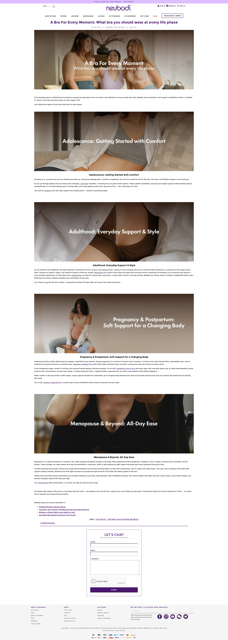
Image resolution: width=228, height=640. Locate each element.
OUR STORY (35, 610)
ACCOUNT (101, 607)
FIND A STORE (35, 624)
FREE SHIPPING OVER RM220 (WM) (141, 615)
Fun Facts (101, 519)
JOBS (32, 613)
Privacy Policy (108, 630)
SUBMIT (114, 590)
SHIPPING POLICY (70, 618)
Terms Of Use (120, 630)
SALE (155, 16)
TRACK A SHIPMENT (104, 618)
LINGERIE (74, 16)
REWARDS (34, 621)
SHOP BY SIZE (50, 16)
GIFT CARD (144, 16)
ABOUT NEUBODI (38, 607)
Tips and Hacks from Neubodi (123, 519)
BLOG (33, 618)
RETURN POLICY (69, 621)
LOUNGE (101, 16)
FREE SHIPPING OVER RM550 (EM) (141, 617)
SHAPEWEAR (88, 16)
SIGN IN (100, 610)
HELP (66, 607)
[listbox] (47, 6)
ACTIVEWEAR (114, 16)
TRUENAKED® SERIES (172, 16)
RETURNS (100, 615)
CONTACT (67, 613)
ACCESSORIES (130, 16)
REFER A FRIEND (103, 613)
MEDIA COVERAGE (37, 615)
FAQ (65, 615)
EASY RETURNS (135, 619)
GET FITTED (68, 610)
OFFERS (63, 16)
